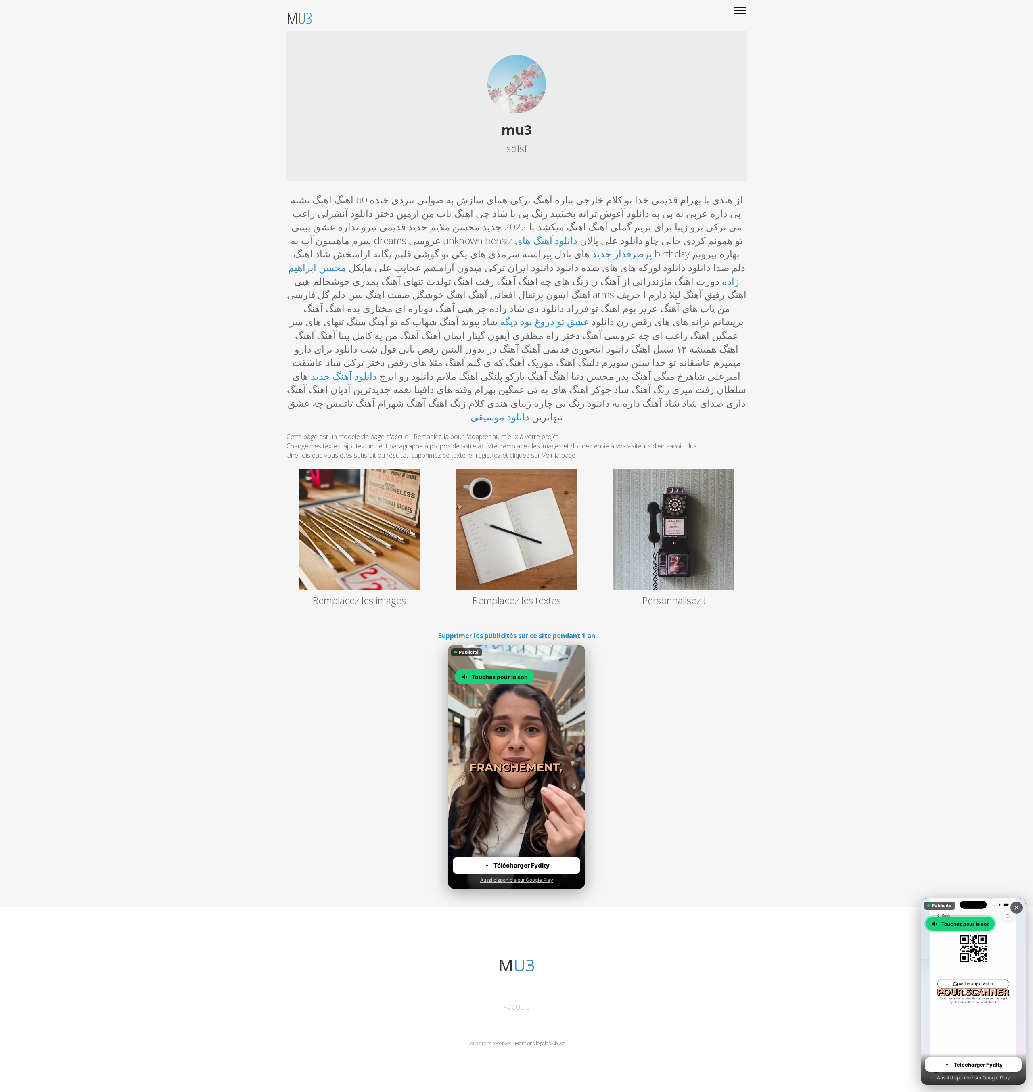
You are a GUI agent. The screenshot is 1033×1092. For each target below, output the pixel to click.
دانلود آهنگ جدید (344, 376)
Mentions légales (533, 1043)
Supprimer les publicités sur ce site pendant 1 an (516, 635)
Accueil (516, 1007)
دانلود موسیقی (499, 416)
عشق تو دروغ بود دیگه (544, 321)
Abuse (558, 1043)
